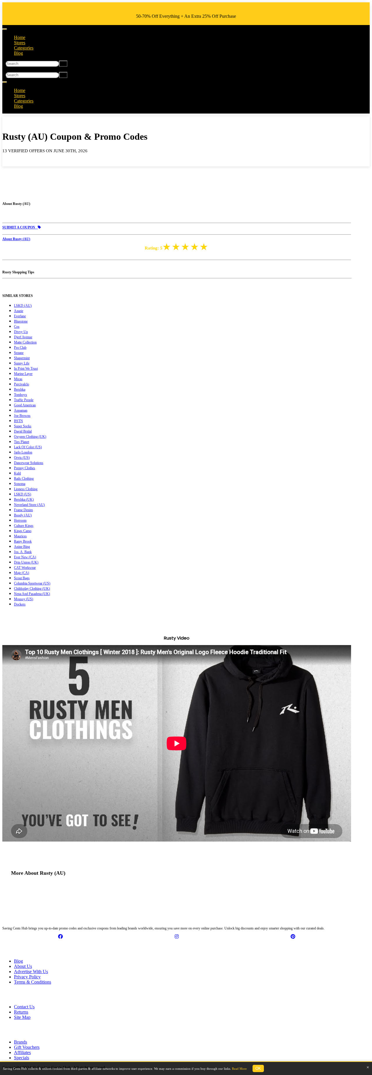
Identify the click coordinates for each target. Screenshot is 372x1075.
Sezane (19, 353)
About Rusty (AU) (16, 239)
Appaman (20, 410)
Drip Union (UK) (26, 562)
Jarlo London (23, 452)
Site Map (22, 1017)
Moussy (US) (23, 599)
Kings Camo (22, 531)
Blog (18, 53)
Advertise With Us (31, 971)
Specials (21, 1057)
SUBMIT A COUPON (20, 227)
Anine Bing (22, 547)
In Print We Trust (26, 368)
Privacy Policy (27, 976)
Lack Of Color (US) (28, 447)
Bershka (19, 389)
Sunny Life (21, 363)
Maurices (20, 536)
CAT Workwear (25, 568)
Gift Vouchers (27, 1047)
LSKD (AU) (23, 306)
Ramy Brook (23, 541)
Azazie (18, 311)
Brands (20, 1041)
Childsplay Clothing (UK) (32, 589)
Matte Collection (25, 342)
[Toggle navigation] (4, 29)
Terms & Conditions (32, 982)
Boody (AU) (23, 515)
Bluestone (21, 321)
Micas (18, 379)
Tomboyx (20, 395)
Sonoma (19, 484)
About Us (23, 966)
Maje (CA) (21, 573)
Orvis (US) (22, 458)
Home (19, 37)
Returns (21, 1012)
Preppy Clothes (24, 468)
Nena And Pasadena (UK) (32, 594)
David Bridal (23, 431)
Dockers (20, 604)
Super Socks (22, 426)
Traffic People (23, 400)
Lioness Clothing (25, 489)
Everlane (20, 316)
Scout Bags (22, 578)
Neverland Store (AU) (29, 505)
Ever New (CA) (25, 557)
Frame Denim (23, 510)
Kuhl (17, 473)
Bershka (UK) (24, 499)
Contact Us (24, 1006)
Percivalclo (21, 384)
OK (258, 1068)
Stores (19, 42)
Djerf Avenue (23, 337)
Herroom (20, 520)
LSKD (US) (22, 494)
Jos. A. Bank (23, 552)
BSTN (18, 421)
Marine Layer (23, 374)
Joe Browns (22, 416)
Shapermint (22, 358)
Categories (23, 47)
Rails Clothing (24, 479)
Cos (16, 327)
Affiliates (22, 1052)
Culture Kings (23, 526)
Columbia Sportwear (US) (32, 583)
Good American (25, 405)
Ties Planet (21, 442)
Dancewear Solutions (28, 463)
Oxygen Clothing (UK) (30, 437)
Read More (239, 1068)
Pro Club (20, 348)
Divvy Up (21, 332)
